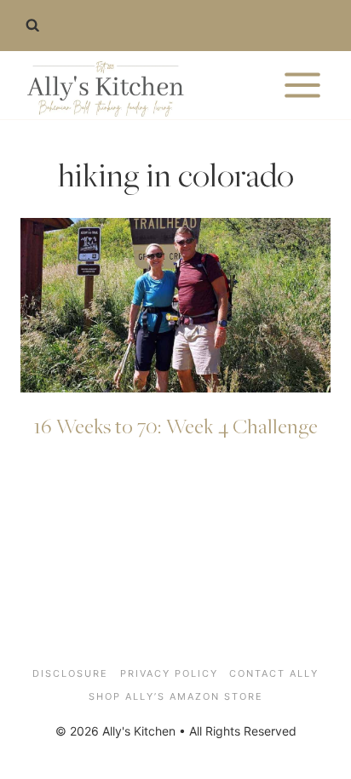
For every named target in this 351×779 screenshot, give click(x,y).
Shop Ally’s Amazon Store (176, 696)
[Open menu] (302, 85)
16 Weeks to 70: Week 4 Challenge (176, 425)
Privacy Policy (169, 673)
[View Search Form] (32, 25)
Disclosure (70, 673)
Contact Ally (274, 673)
